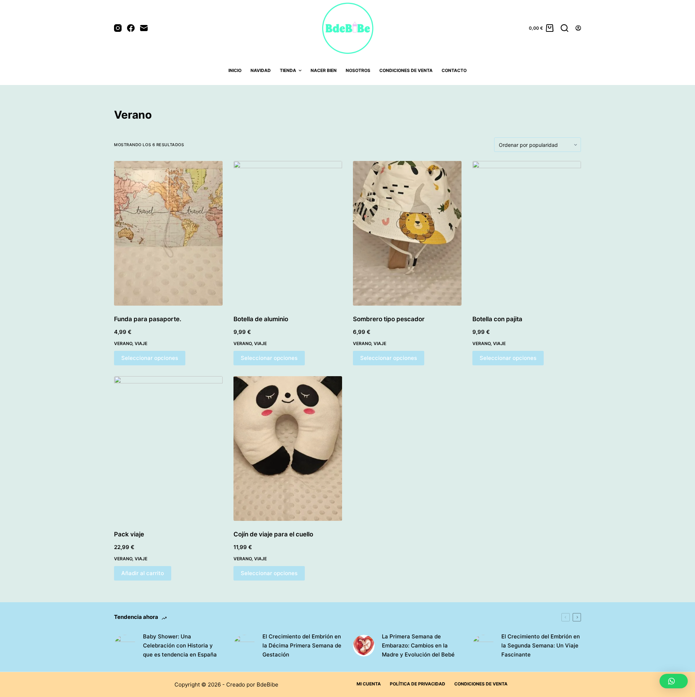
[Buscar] (564, 28)
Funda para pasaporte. (147, 319)
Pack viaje (129, 534)
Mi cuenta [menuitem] (369, 684)
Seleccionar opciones (149, 357)
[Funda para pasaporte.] (168, 233)
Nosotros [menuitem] (358, 70)
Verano (123, 343)
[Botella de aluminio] (287, 233)
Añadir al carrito (142, 573)
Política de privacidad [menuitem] (417, 684)
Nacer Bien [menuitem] (324, 70)
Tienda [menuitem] (288, 70)
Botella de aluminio (260, 319)
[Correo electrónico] (144, 28)
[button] (674, 681)
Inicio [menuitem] (234, 70)
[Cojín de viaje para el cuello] (287, 448)
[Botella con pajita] (526, 233)
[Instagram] (118, 28)
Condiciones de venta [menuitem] (406, 70)
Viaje (141, 343)
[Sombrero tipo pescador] (407, 233)
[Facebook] (131, 28)
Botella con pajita (497, 319)
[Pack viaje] (168, 448)
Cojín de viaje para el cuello (273, 534)
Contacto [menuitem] (454, 70)
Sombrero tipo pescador (389, 319)
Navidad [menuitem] (260, 70)
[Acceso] (578, 28)
